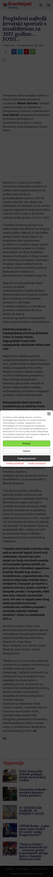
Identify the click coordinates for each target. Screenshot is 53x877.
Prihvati (26, 443)
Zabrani (26, 451)
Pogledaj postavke (27, 458)
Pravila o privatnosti (15, 463)
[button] (49, 413)
